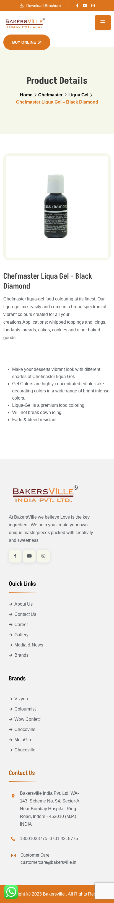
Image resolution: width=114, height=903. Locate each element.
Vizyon (21, 698)
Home (26, 95)
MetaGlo (22, 739)
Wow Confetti (27, 719)
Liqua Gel (78, 95)
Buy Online (24, 42)
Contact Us (25, 614)
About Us (23, 604)
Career (21, 624)
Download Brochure (43, 5)
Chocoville (24, 729)
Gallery (21, 634)
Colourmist (25, 709)
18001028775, (34, 838)
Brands (21, 655)
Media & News (28, 645)
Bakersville (54, 894)
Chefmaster (50, 95)
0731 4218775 (64, 838)
